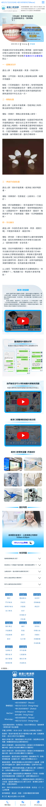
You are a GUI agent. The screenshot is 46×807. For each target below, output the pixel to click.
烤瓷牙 (37, 607)
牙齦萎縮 (37, 639)
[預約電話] (8, 802)
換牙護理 (8, 659)
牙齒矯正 (8, 623)
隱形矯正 (8, 626)
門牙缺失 (8, 602)
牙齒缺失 (23, 663)
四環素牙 (23, 615)
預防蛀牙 (8, 655)
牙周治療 (37, 623)
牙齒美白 (23, 595)
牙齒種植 (8, 595)
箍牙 (9, 639)
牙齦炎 (37, 635)
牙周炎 (37, 626)
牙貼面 (32, 44)
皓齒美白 (23, 598)
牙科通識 (23, 650)
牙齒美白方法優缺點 (33, 56)
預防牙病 (23, 659)
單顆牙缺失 (9, 607)
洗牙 (23, 611)
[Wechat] (23, 802)
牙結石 (23, 602)
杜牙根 (23, 639)
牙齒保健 (23, 647)
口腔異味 (23, 655)
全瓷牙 (37, 598)
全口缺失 (8, 611)
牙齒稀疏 (8, 631)
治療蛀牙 (8, 650)
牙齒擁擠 (8, 635)
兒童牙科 (8, 647)
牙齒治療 (23, 623)
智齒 (23, 631)
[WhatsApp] (38, 802)
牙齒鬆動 (37, 643)
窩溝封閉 (8, 663)
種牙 (9, 598)
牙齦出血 (37, 631)
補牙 (23, 626)
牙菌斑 (23, 607)
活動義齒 (37, 602)
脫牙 (23, 635)
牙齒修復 (37, 595)
